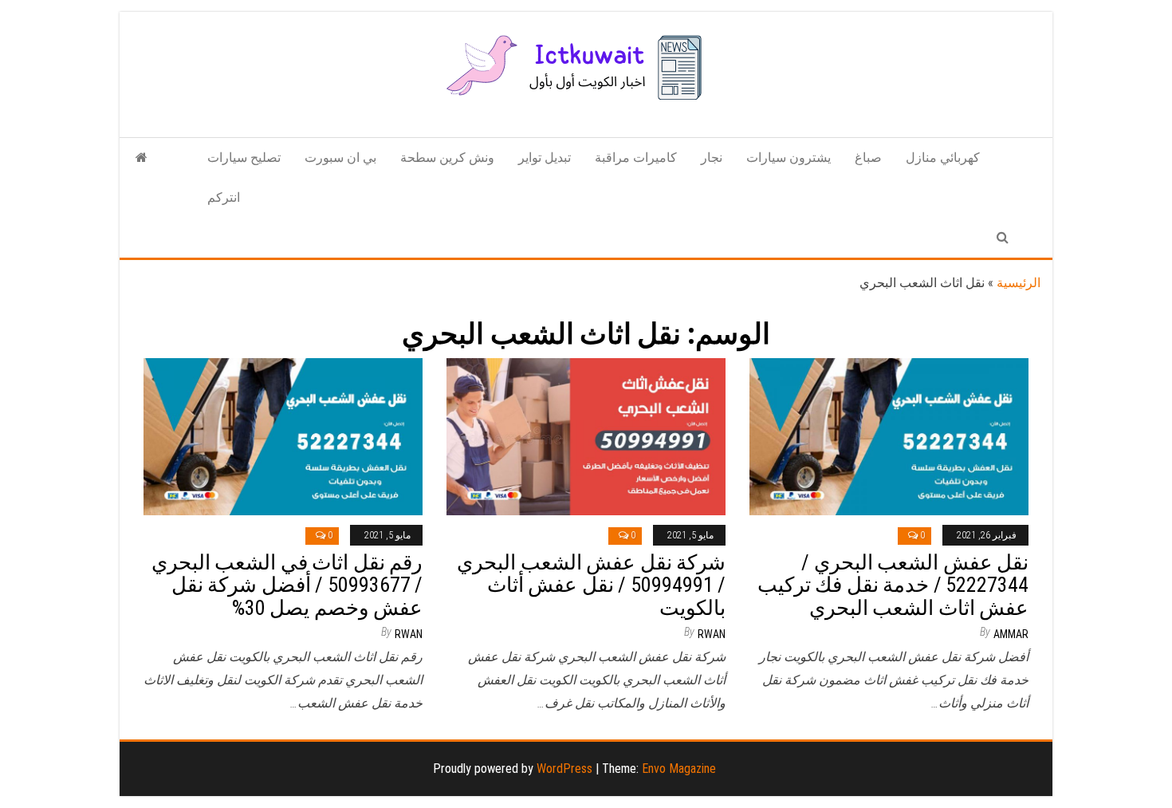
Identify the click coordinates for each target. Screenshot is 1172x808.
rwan (409, 634)
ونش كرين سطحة (447, 157)
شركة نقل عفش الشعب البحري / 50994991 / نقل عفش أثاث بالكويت (591, 585)
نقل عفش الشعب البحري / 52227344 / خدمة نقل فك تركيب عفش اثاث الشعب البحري (892, 585)
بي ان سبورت (340, 157)
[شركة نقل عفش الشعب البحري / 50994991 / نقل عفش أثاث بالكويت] (586, 435)
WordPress (564, 768)
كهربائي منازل (943, 157)
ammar (1010, 634)
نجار (711, 157)
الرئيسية (1018, 282)
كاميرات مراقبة (636, 157)
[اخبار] (141, 158)
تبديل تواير (544, 157)
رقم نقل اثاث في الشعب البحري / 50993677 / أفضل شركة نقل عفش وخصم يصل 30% (287, 585)
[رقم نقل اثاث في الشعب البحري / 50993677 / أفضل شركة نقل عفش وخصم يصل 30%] (283, 435)
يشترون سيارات (788, 157)
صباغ (868, 157)
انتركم (223, 197)
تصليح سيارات (244, 157)
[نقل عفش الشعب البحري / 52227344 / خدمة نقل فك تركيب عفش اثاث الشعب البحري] (888, 435)
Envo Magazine (679, 768)
